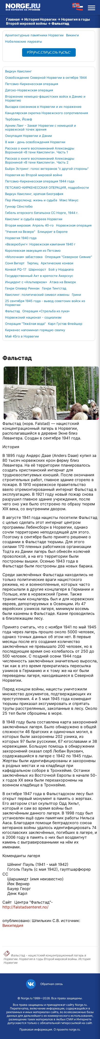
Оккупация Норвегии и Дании (28, 136)
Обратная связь (51, 984)
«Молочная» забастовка (23, 257)
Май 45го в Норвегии (22, 336)
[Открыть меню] (91, 7)
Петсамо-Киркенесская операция (31, 84)
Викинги (72, 35)
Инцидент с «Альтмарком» (26, 282)
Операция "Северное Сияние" (68, 257)
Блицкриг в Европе (53, 232)
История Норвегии (40, 19)
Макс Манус (68, 200)
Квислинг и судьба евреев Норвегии (33, 219)
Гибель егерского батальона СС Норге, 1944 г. (41, 213)
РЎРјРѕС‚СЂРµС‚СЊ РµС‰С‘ (49, 52)
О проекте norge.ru (67, 1029)
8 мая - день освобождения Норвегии (35, 142)
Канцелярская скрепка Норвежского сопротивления (46, 113)
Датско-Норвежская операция (29, 90)
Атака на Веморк (63, 282)
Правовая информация (35, 1029)
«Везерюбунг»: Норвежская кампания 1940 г (40, 244)
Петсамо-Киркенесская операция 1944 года (39, 181)
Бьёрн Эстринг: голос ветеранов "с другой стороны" (47, 169)
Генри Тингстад (54, 288)
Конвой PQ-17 (15, 269)
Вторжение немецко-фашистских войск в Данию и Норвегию (45, 98)
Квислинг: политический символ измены (37, 295)
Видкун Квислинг (18, 71)
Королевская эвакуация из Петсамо (33, 250)
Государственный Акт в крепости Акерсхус (39, 276)
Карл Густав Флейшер (65, 324)
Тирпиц (32, 263)
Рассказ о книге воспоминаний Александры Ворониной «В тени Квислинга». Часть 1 (39, 150)
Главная (13, 19)
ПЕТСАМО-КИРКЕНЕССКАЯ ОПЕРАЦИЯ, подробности (47, 187)
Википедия (12, 925)
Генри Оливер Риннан (22, 288)
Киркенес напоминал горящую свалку (35, 330)
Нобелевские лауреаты (23, 41)
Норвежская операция (74, 225)
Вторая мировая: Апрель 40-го (29, 225)
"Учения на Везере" (20, 232)
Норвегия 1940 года (20, 238)
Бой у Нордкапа (61, 269)
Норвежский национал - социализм (33, 317)
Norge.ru (27, 998)
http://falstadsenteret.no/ (25, 907)
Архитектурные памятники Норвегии (34, 35)
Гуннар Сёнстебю (19, 206)
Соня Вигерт (15, 263)
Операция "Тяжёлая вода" (25, 324)
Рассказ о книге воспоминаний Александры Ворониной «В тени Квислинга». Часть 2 (39, 160)
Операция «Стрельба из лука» (46, 311)
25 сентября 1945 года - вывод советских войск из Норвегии (45, 303)
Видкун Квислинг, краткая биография (34, 194)
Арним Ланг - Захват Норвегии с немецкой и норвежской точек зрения (40, 127)
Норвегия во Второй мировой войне (33, 175)
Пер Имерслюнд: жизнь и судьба (31, 200)
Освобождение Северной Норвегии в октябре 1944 (46, 77)
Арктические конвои (57, 263)
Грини (76, 295)
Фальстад (12, 311)
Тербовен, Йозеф (18, 119)
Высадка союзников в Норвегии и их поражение (43, 107)
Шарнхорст (37, 269)
